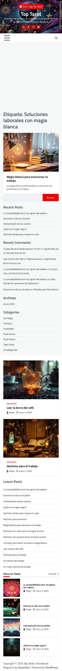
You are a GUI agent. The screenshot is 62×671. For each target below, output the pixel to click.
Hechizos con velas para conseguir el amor (23, 531)
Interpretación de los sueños (17, 223)
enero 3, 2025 (25, 412)
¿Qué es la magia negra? (15, 229)
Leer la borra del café (13, 259)
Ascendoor (24, 667)
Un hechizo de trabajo (13, 560)
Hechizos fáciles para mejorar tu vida (21, 234)
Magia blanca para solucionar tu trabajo (27, 179)
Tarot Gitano (9, 339)
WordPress (51, 667)
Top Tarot (31, 14)
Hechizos (7, 323)
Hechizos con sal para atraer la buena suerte (24, 537)
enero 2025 (9, 304)
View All (53, 573)
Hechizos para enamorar (15, 519)
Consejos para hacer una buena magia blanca (25, 543)
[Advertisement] (31, 77)
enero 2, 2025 (25, 471)
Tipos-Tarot (8, 344)
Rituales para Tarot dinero (46, 289)
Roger (12, 412)
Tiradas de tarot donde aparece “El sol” (21, 249)
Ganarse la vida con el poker (16, 218)
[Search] (56, 37)
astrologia (8, 318)
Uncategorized (10, 350)
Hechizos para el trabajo (22, 466)
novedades (8, 328)
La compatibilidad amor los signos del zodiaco (25, 213)
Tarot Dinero (9, 334)
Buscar (51, 198)
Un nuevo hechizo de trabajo (17, 566)
